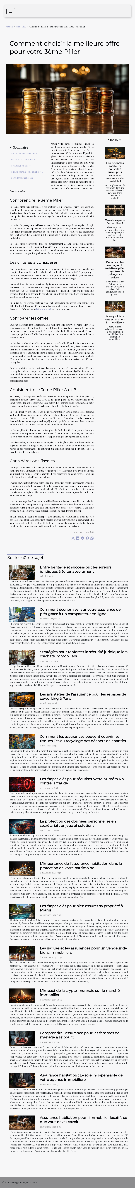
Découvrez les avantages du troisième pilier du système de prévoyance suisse (115, 270)
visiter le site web (43, 309)
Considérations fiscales (22, 177)
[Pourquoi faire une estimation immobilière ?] (115, 306)
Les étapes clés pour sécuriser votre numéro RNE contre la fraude (83, 781)
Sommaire (20, 147)
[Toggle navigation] (10, 11)
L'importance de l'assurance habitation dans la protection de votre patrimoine (81, 865)
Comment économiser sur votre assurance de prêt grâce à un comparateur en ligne (80, 611)
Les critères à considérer (23, 159)
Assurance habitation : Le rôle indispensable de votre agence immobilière (81, 1077)
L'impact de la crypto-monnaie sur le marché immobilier (80, 992)
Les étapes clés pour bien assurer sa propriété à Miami (81, 908)
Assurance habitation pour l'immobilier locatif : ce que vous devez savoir (83, 1119)
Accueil (9, 26)
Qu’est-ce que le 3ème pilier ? (115, 222)
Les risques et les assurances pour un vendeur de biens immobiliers (83, 950)
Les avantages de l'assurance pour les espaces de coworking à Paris (83, 696)
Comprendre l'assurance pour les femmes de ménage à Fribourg (79, 1035)
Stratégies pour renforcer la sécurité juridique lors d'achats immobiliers (83, 654)
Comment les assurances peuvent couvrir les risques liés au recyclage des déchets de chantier (83, 738)
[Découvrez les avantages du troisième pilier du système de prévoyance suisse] (115, 252)
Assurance (21, 26)
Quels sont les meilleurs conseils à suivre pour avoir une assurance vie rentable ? (115, 172)
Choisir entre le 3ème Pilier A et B (27, 171)
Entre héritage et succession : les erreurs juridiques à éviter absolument (75, 569)
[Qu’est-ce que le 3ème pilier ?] (115, 210)
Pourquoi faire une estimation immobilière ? (115, 319)
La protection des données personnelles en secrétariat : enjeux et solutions (78, 823)
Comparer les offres (20, 165)
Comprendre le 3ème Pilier (24, 153)
